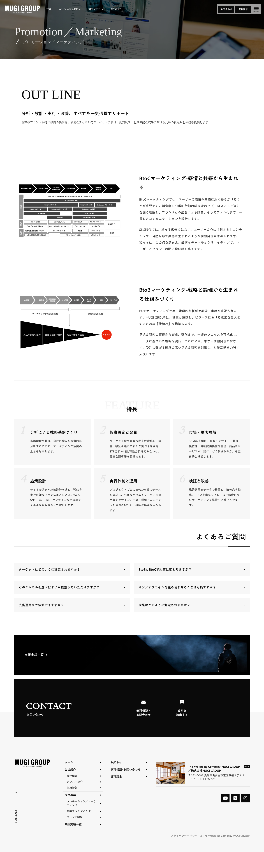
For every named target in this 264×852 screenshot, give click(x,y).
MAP (246, 766)
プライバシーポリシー (184, 836)
